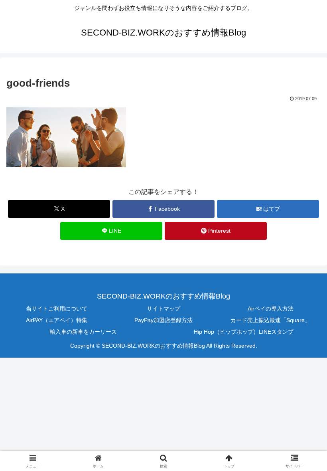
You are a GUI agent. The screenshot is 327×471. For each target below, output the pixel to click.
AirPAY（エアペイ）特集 (56, 320)
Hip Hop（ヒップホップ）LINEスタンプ (244, 332)
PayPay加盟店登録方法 (163, 320)
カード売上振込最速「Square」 (270, 320)
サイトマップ (163, 308)
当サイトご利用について (56, 308)
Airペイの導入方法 (271, 308)
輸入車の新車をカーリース (83, 332)
